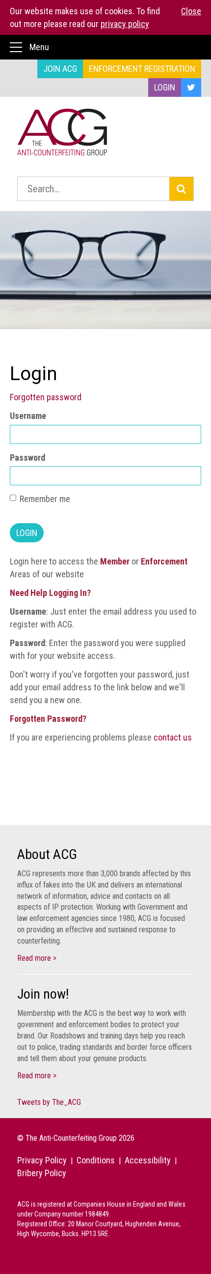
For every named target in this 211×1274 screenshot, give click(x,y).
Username (28, 416)
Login (164, 87)
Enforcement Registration (142, 68)
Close (191, 11)
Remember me (45, 499)
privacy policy (125, 24)
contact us (173, 737)
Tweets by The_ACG (49, 1102)
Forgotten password (45, 397)
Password (27, 457)
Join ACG (60, 68)
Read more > (36, 958)
